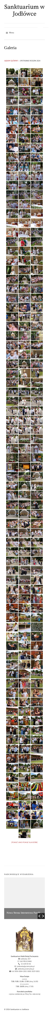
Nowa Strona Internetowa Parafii (23, 912)
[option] (24, 898)
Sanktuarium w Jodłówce (24, 10)
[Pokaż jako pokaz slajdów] (24, 842)
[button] (39, 916)
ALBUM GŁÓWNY (11, 61)
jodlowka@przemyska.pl (25, 966)
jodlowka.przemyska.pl (25, 969)
